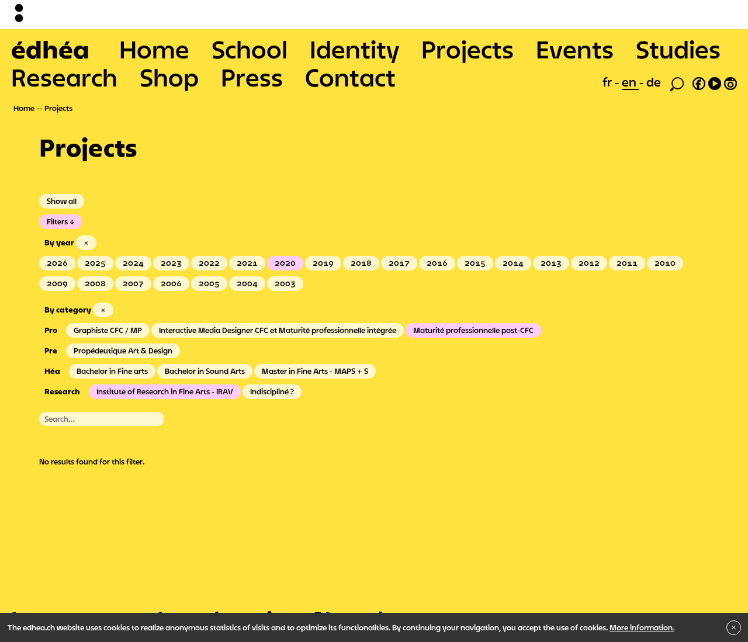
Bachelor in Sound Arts (205, 371)
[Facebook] (698, 82)
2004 (247, 283)
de (653, 82)
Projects (467, 49)
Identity (354, 49)
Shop (169, 77)
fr (608, 82)
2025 (95, 263)
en (630, 82)
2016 (437, 263)
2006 (171, 283)
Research (64, 77)
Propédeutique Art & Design (123, 350)
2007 (133, 283)
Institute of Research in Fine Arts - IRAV (164, 391)
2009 (57, 283)
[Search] (677, 83)
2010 (665, 263)
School (250, 49)
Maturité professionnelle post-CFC (473, 330)
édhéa (50, 49)
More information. (642, 627)
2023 (171, 263)
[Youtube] (714, 82)
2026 (57, 263)
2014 (513, 263)
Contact (350, 77)
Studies (678, 49)
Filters (57, 221)
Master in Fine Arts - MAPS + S (315, 371)
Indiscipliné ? (272, 391)
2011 (627, 263)
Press (252, 77)
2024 (133, 263)
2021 (247, 263)
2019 (323, 263)
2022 (209, 263)
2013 (551, 263)
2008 (95, 283)
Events (575, 49)
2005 (209, 283)
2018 (361, 263)
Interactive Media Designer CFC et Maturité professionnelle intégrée (277, 330)
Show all (62, 201)
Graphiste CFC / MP (108, 330)
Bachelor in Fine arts (112, 371)
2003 (285, 283)
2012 (589, 263)
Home (154, 49)
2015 (475, 263)
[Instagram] (730, 82)
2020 (285, 263)
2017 (399, 263)
